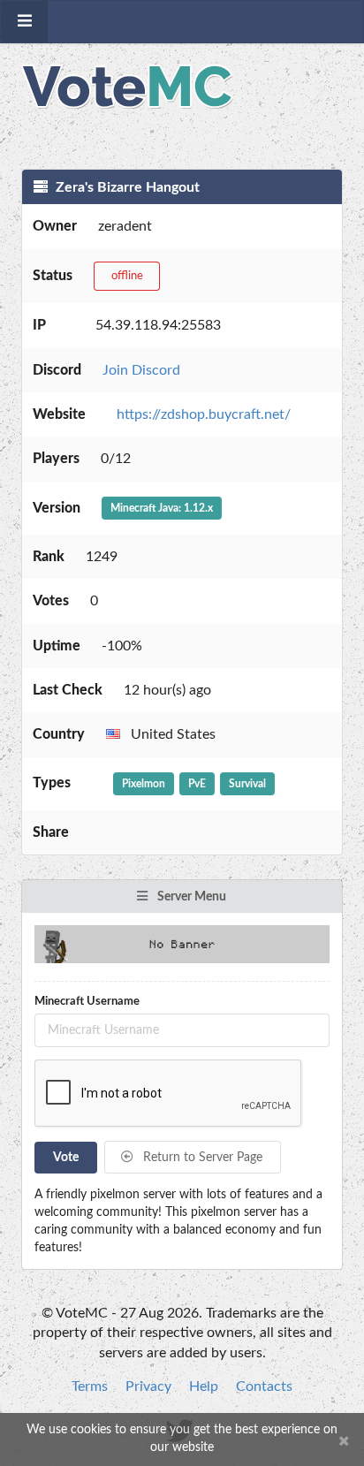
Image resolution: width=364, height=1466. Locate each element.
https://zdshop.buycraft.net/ (204, 414)
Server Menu (190, 897)
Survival (247, 784)
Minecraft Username (87, 1001)
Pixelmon (143, 784)
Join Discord (141, 370)
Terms (90, 1386)
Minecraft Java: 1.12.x (161, 508)
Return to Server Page (201, 1157)
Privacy (148, 1386)
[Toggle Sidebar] (24, 21)
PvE (197, 784)
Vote (66, 1157)
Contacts (264, 1386)
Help (203, 1386)
